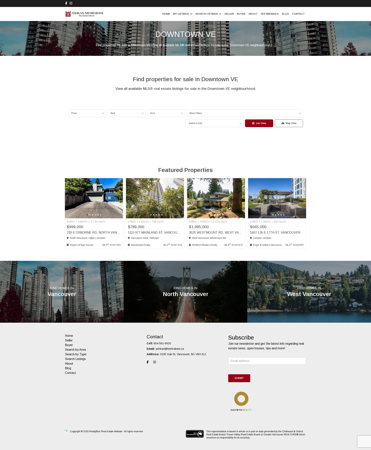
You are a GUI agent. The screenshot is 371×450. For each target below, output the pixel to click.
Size (152, 113)
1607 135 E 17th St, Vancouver (275, 232)
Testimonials (269, 13)
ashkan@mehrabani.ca (170, 348)
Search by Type (75, 354)
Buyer (241, 13)
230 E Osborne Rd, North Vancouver (94, 232)
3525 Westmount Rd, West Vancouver (216, 232)
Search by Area (75, 349)
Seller (229, 13)
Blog (285, 13)
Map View (291, 123)
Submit (239, 378)
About (252, 13)
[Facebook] (66, 3)
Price (74, 113)
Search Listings (207, 13)
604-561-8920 (162, 343)
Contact (298, 13)
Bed (113, 113)
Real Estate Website (112, 431)
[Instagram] (71, 3)
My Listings (181, 13)
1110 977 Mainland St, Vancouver (155, 232)
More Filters (196, 113)
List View (261, 123)
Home (166, 13)
